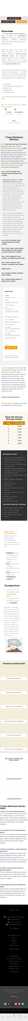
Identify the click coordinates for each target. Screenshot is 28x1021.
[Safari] (8, 1015)
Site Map (24, 1010)
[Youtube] (16, 1004)
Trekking (14, 1017)
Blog (3, 1017)
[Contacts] (19, 1015)
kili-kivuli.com (16, 462)
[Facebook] (5, 1004)
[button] (14, 173)
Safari (8, 1017)
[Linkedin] (23, 1004)
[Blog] (3, 1015)
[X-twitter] (12, 1004)
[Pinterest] (19, 1004)
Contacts (19, 1017)
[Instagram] (9, 1004)
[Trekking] (14, 1015)
